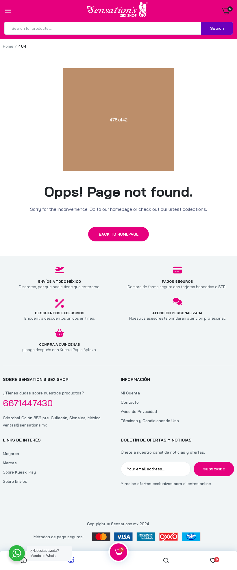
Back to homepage (118, 234)
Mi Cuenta (130, 393)
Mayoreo (11, 453)
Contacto (130, 402)
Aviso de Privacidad (139, 411)
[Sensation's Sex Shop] (117, 10)
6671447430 (28, 403)
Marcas (10, 462)
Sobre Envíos (15, 481)
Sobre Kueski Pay (19, 472)
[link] (221, 534)
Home (8, 46)
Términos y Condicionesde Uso (150, 420)
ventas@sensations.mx (25, 425)
